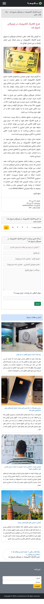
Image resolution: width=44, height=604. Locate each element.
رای (6, 227)
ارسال (38, 303)
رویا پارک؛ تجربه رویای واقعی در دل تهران (28, 354)
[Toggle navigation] (4, 3)
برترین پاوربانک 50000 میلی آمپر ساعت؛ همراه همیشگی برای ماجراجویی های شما (23, 409)
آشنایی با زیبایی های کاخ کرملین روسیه (29, 523)
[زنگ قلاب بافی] (35, 3)
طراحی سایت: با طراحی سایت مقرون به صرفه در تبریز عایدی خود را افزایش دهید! (23, 468)
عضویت (37, 586)
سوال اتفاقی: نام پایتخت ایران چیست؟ (27, 293)
